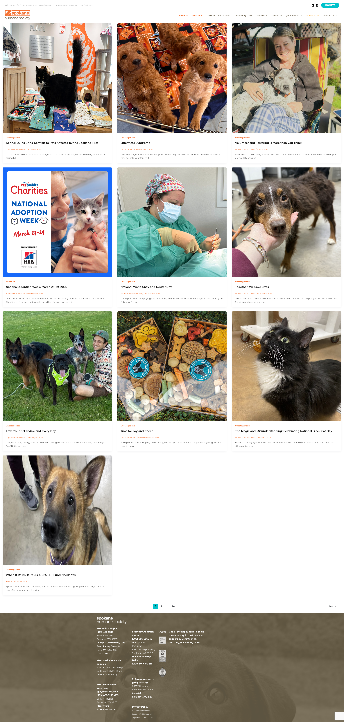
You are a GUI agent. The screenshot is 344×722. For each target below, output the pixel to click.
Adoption (10, 281)
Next (332, 606)
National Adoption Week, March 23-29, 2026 (36, 287)
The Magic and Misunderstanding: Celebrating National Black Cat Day (283, 431)
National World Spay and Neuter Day (146, 287)
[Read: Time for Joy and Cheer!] (172, 366)
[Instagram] (317, 5)
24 (173, 606)
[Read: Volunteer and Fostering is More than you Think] (286, 78)
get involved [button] (292, 15)
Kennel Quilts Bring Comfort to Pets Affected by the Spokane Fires (52, 142)
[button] (330, 5)
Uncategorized (13, 137)
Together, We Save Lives (252, 287)
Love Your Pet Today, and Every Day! (31, 431)
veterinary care (243, 15)
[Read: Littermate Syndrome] (172, 78)
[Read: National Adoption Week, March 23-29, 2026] (57, 222)
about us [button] (311, 15)
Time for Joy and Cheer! (137, 431)
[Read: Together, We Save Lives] (286, 222)
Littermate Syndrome (135, 142)
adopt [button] (181, 15)
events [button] (275, 15)
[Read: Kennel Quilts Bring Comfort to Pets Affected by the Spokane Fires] (57, 78)
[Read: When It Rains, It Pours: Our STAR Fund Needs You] (57, 510)
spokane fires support (219, 15)
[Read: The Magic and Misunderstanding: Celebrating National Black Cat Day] (286, 366)
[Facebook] (312, 5)
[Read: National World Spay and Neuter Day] (172, 222)
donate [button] (196, 15)
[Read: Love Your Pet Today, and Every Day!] (57, 366)
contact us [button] (328, 15)
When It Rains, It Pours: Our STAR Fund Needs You (41, 575)
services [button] (260, 15)
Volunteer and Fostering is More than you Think (268, 142)
